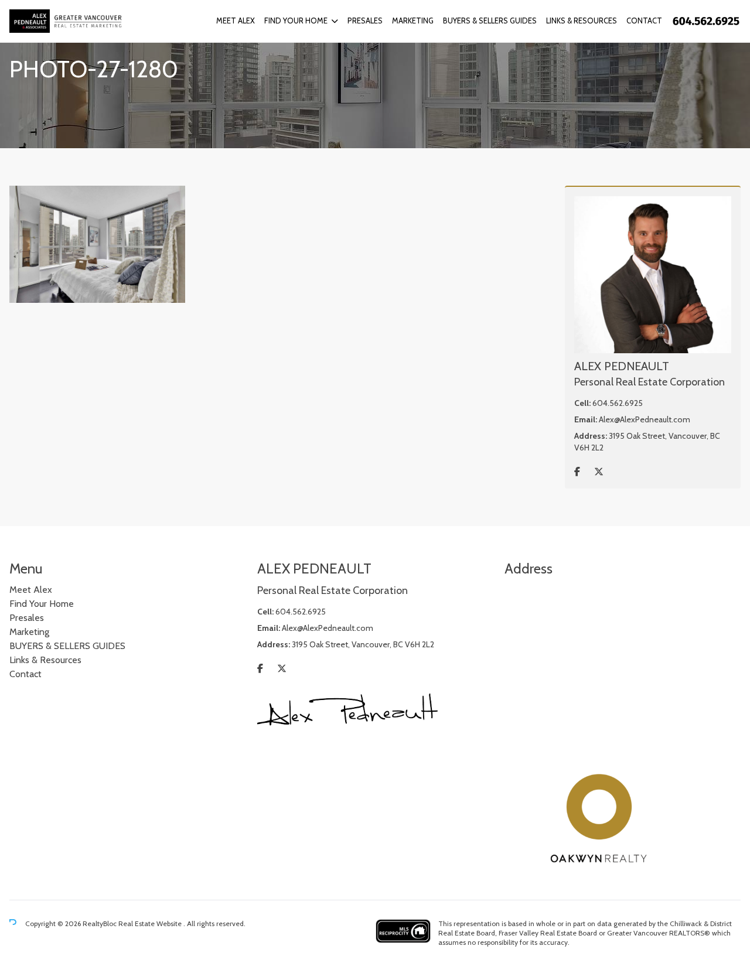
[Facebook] (577, 471)
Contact (644, 20)
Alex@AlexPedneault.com (644, 419)
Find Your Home (296, 20)
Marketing (413, 20)
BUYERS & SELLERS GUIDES (490, 20)
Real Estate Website (150, 923)
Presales (365, 20)
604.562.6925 (617, 403)
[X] (599, 471)
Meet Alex (235, 20)
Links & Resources (581, 20)
